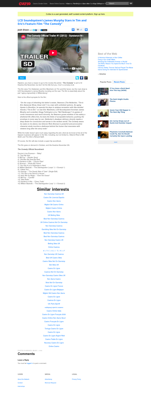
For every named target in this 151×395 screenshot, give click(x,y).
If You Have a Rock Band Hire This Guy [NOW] (120, 89)
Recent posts (119, 82)
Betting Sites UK (54, 243)
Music (35, 350)
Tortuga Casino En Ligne (54, 328)
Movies (29, 350)
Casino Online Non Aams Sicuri (54, 318)
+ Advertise (102, 74)
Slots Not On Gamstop (54, 282)
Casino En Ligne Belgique (54, 289)
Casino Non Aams (54, 201)
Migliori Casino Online (54, 208)
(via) (40, 350)
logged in (30, 363)
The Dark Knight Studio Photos (119, 100)
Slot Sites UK (54, 265)
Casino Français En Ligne (54, 321)
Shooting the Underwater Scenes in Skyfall (112, 61)
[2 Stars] (86, 29)
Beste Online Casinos (57, 3)
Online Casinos (54, 247)
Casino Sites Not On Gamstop (54, 261)
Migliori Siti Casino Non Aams (54, 293)
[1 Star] (73, 29)
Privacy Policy (76, 379)
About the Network (23, 379)
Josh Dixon (23, 29)
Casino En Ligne (54, 268)
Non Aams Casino (54, 279)
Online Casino (54, 346)
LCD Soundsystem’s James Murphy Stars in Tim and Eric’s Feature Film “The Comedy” (52, 22)
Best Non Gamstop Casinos (54, 218)
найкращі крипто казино (54, 307)
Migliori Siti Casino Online (53, 204)
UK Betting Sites (54, 215)
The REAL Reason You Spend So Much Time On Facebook (115, 64)
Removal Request (50, 383)
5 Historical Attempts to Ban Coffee (110, 57)
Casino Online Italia (54, 311)
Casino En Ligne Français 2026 (54, 314)
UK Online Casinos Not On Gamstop (53, 222)
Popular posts (105, 82)
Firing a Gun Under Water (106, 59)
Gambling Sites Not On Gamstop (54, 229)
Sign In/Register (98, 3)
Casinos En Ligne (54, 300)
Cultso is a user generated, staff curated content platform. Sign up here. (75, 14)
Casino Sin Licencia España (54, 197)
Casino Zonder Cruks (40, 3)
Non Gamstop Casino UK (54, 240)
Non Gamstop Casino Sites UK (53, 275)
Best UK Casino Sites (54, 257)
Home (68, 3)
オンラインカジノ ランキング (54, 250)
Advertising (48, 379)
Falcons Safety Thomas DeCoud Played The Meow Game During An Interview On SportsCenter (115, 68)
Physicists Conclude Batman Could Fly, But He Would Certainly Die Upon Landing (121, 134)
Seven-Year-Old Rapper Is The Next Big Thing (120, 111)
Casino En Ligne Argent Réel (54, 335)
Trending (76, 3)
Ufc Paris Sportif (54, 304)
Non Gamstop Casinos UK (54, 194)
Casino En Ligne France (54, 286)
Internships (21, 386)
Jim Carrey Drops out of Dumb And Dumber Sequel (120, 122)
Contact (20, 383)
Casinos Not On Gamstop (53, 272)
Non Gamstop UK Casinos (54, 254)
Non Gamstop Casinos (54, 226)
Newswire (86, 3)
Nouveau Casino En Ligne (54, 342)
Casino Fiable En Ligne (54, 339)
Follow (44, 30)
